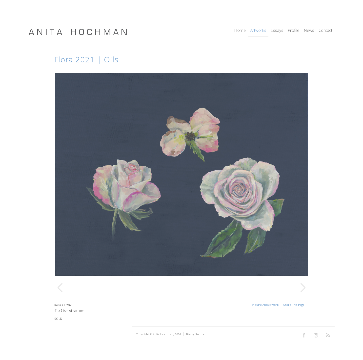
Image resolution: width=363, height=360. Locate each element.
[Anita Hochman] (77, 34)
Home (240, 30)
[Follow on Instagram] (316, 335)
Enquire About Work (265, 304)
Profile (293, 30)
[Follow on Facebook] (304, 335)
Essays (277, 30)
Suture (199, 334)
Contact (325, 30)
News (309, 30)
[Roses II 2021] (181, 274)
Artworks (258, 30)
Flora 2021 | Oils (86, 59)
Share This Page (293, 304)
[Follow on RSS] (328, 335)
